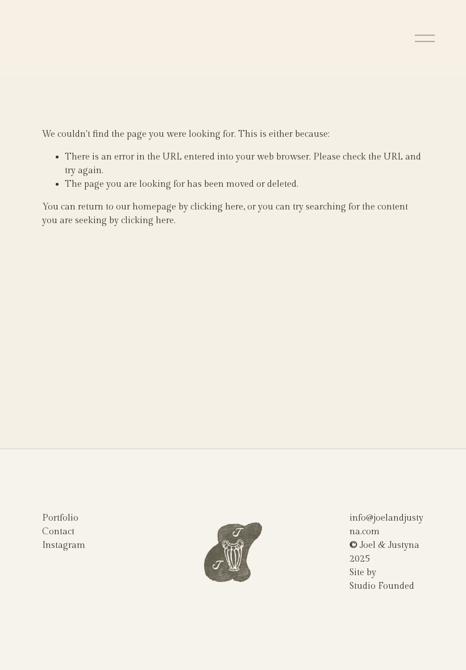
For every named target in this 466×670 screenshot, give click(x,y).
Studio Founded (381, 586)
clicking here (216, 207)
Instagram (63, 545)
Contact (58, 531)
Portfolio (60, 518)
